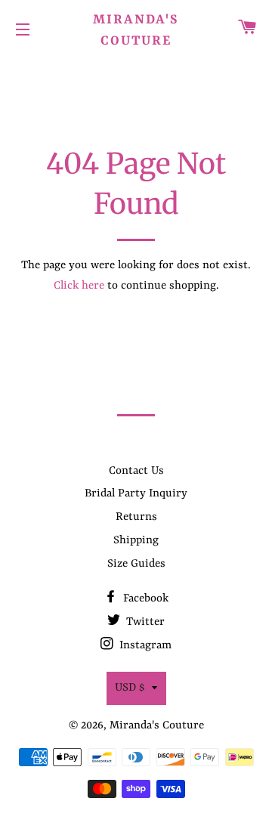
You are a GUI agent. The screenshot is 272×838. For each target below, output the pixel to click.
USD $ (129, 688)
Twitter (144, 622)
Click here (79, 286)
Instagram (144, 645)
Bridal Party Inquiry (136, 493)
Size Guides (136, 564)
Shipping (136, 540)
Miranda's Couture (136, 30)
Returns (136, 517)
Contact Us (136, 471)
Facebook (144, 598)
